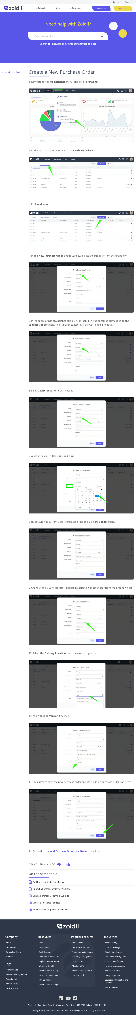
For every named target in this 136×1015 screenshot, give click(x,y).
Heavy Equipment (112, 975)
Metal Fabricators (112, 970)
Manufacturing (111, 942)
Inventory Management (82, 956)
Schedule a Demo (13, 952)
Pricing (57, 8)
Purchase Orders (79, 975)
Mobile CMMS (78, 966)
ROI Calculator (45, 980)
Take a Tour (101, 8)
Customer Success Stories (50, 956)
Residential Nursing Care (115, 956)
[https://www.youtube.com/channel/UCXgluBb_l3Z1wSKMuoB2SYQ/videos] (68, 998)
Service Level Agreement (16, 974)
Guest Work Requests (81, 947)
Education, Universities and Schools (117, 981)
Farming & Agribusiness (115, 966)
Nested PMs (77, 961)
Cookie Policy (12, 988)
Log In (116, 2)
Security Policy (12, 979)
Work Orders (77, 942)
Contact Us (11, 947)
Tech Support (45, 952)
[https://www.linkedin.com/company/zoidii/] (60, 998)
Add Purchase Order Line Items (68, 851)
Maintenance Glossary (48, 970)
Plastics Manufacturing (114, 961)
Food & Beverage (112, 947)
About (8, 942)
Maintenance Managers (49, 984)
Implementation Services (49, 961)
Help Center (44, 947)
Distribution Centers (113, 952)
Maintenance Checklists (82, 970)
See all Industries (112, 987)
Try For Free (122, 8)
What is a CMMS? (46, 966)
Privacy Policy (12, 983)
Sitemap (9, 956)
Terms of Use (12, 969)
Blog (41, 942)
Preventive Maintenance (49, 975)
